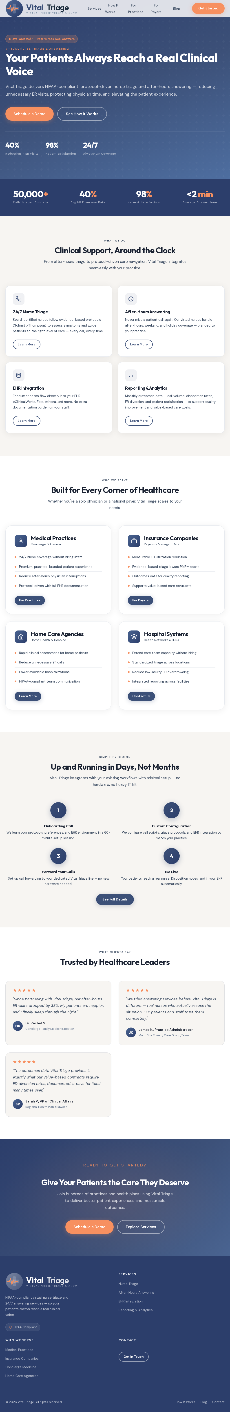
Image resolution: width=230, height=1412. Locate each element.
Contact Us (141, 696)
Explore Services (141, 1226)
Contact (218, 1402)
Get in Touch (134, 1357)
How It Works (112, 8)
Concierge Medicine (20, 1367)
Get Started (208, 8)
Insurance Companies (22, 1358)
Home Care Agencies (21, 1376)
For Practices (135, 8)
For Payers (156, 8)
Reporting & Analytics (136, 1310)
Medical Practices (19, 1350)
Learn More (26, 344)
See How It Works (82, 113)
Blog (176, 8)
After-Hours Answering (136, 1292)
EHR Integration (131, 1301)
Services (94, 8)
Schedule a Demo (29, 113)
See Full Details (115, 899)
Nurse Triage (128, 1284)
